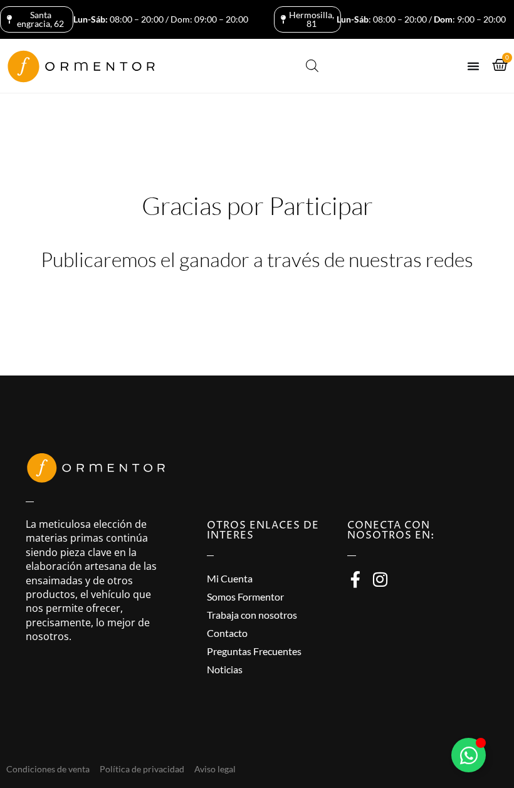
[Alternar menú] (473, 66)
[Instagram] (380, 579)
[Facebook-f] (355, 579)
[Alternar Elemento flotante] (468, 755)
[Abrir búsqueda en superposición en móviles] (312, 65)
